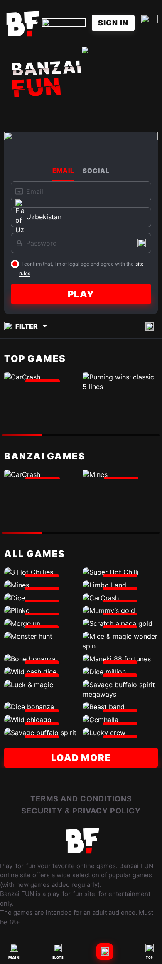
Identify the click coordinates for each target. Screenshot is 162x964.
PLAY (81, 294)
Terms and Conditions (81, 798)
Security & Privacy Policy (81, 810)
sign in (113, 22)
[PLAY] (41, 377)
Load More (81, 757)
